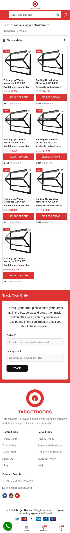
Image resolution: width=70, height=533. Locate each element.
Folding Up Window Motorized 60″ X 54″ (47, 81)
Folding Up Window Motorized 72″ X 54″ (47, 200)
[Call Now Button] (7, 526)
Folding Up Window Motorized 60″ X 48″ (14, 81)
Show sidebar (15, 40)
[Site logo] (35, 4)
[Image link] (35, 401)
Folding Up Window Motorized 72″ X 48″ (14, 200)
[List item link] (17, 439)
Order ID (11, 335)
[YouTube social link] (17, 495)
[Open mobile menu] (4, 15)
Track (17, 368)
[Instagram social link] (11, 495)
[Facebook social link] (4, 495)
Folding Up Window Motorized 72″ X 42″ (47, 141)
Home (6, 25)
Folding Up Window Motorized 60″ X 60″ (14, 141)
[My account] (66, 15)
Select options (18, 97)
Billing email (14, 351)
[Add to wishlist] (30, 51)
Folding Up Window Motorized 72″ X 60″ (14, 259)
